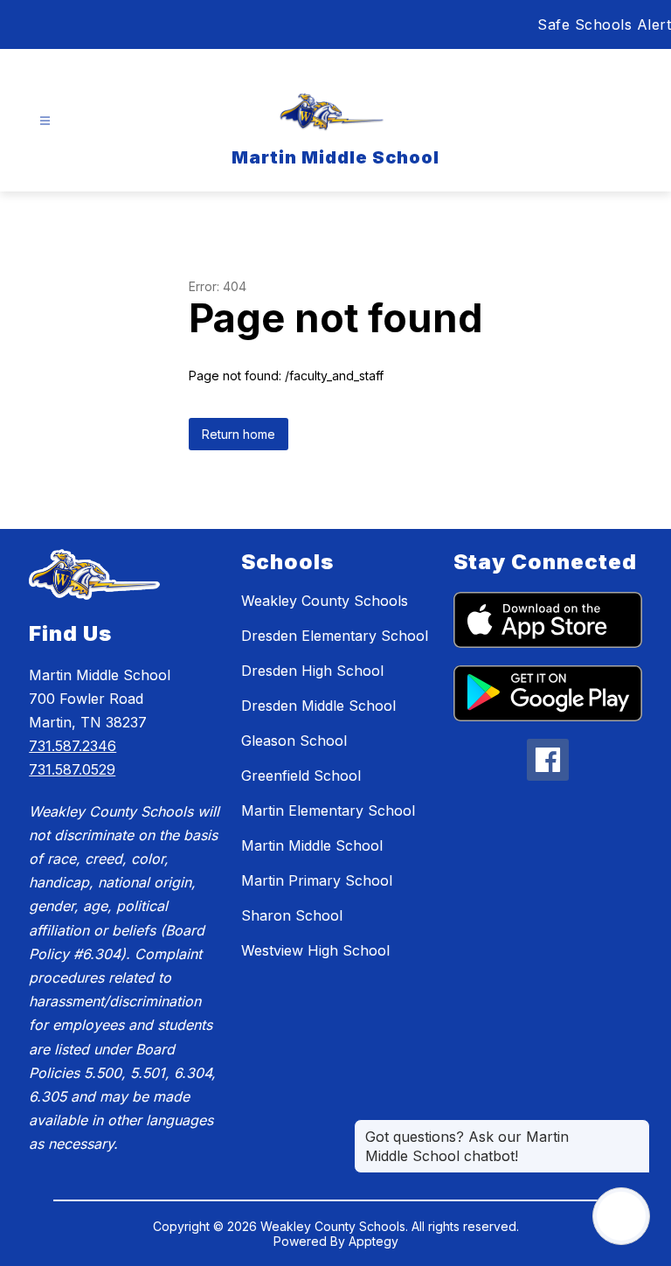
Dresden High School (312, 670)
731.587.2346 (72, 746)
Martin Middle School (312, 845)
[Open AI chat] (621, 1216)
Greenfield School (301, 775)
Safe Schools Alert (604, 24)
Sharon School (291, 915)
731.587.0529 (72, 769)
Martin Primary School (316, 880)
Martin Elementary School (328, 810)
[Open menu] (45, 121)
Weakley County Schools (324, 600)
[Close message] (636, 1128)
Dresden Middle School (318, 705)
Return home (238, 434)
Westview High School (315, 950)
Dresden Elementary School (334, 635)
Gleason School (294, 740)
